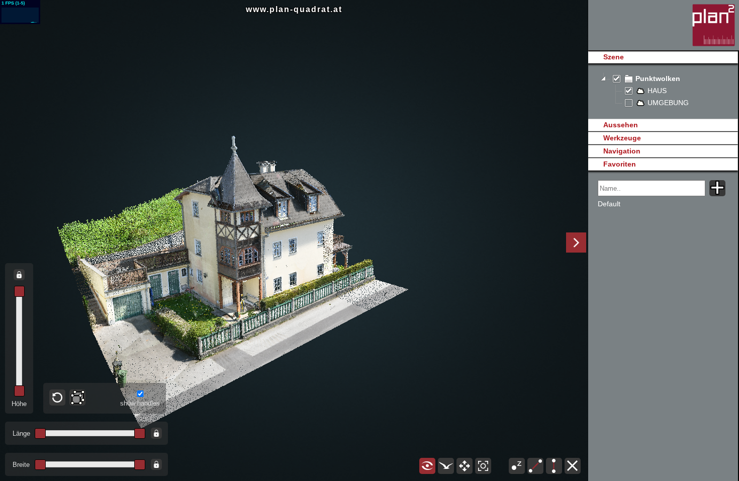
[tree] (663, 91)
